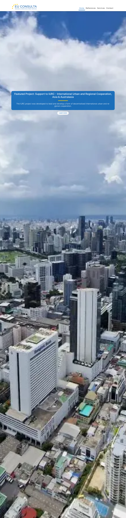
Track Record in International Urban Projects (63, 93)
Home (81, 8)
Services (101, 8)
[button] (9, 264)
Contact (109, 8)
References (91, 8)
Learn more (63, 112)
